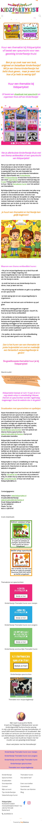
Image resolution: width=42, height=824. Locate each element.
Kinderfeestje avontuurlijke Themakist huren (21, 760)
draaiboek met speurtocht (25, 94)
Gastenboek (25, 786)
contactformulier (10, 479)
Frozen (3, 182)
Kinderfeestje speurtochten (11, 430)
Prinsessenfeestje (10, 178)
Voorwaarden (7, 783)
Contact (5, 786)
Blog (22, 792)
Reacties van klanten (28, 789)
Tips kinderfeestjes (9, 792)
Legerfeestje (13, 180)
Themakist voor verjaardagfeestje (21, 767)
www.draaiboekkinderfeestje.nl (12, 434)
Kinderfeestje (7, 775)
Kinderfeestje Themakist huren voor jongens (21, 756)
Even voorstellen (27, 783)
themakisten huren (20, 184)
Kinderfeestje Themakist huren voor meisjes (21, 752)
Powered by (21, 822)
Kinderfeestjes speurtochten (21, 764)
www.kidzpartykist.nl (18, 496)
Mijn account (6, 789)
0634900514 (8, 814)
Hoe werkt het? (26, 778)
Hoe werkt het (12, 474)
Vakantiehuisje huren (10, 795)
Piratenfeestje (25, 175)
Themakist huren (27, 775)
